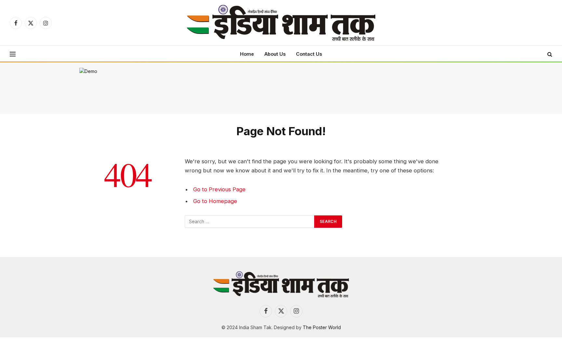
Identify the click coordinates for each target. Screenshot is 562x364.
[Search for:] (250, 221)
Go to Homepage (215, 201)
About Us (275, 54)
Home (247, 54)
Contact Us (309, 54)
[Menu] (13, 54)
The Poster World (322, 327)
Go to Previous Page (219, 189)
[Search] (549, 54)
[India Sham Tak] (281, 23)
